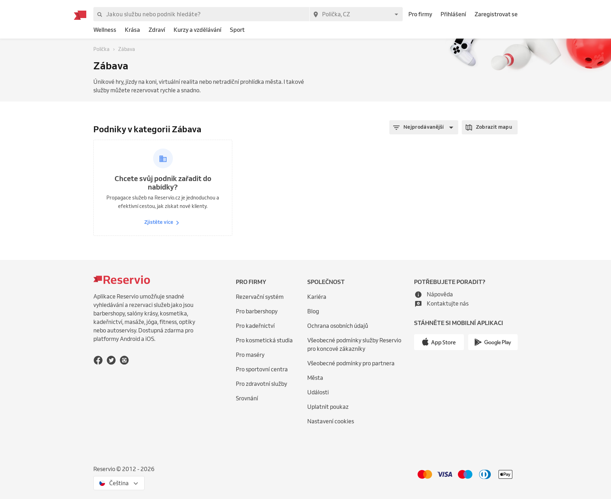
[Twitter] (111, 360)
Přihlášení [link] (453, 14)
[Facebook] (98, 360)
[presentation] (119, 483)
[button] (423, 127)
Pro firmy (420, 14)
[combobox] (356, 14)
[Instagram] (124, 360)
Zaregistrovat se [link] (496, 14)
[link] (104, 30)
